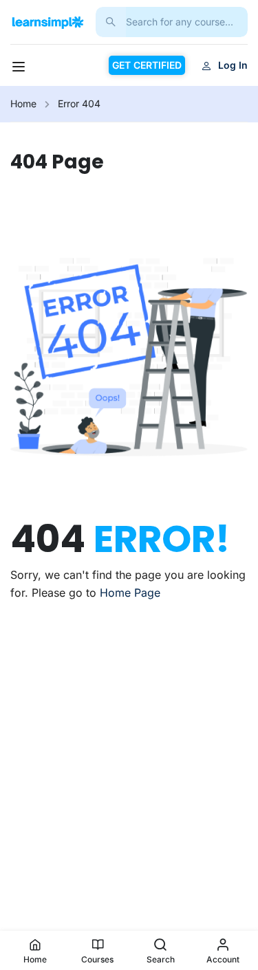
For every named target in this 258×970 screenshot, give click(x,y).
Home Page (130, 592)
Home (23, 103)
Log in (233, 65)
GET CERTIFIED (147, 65)
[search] (111, 22)
